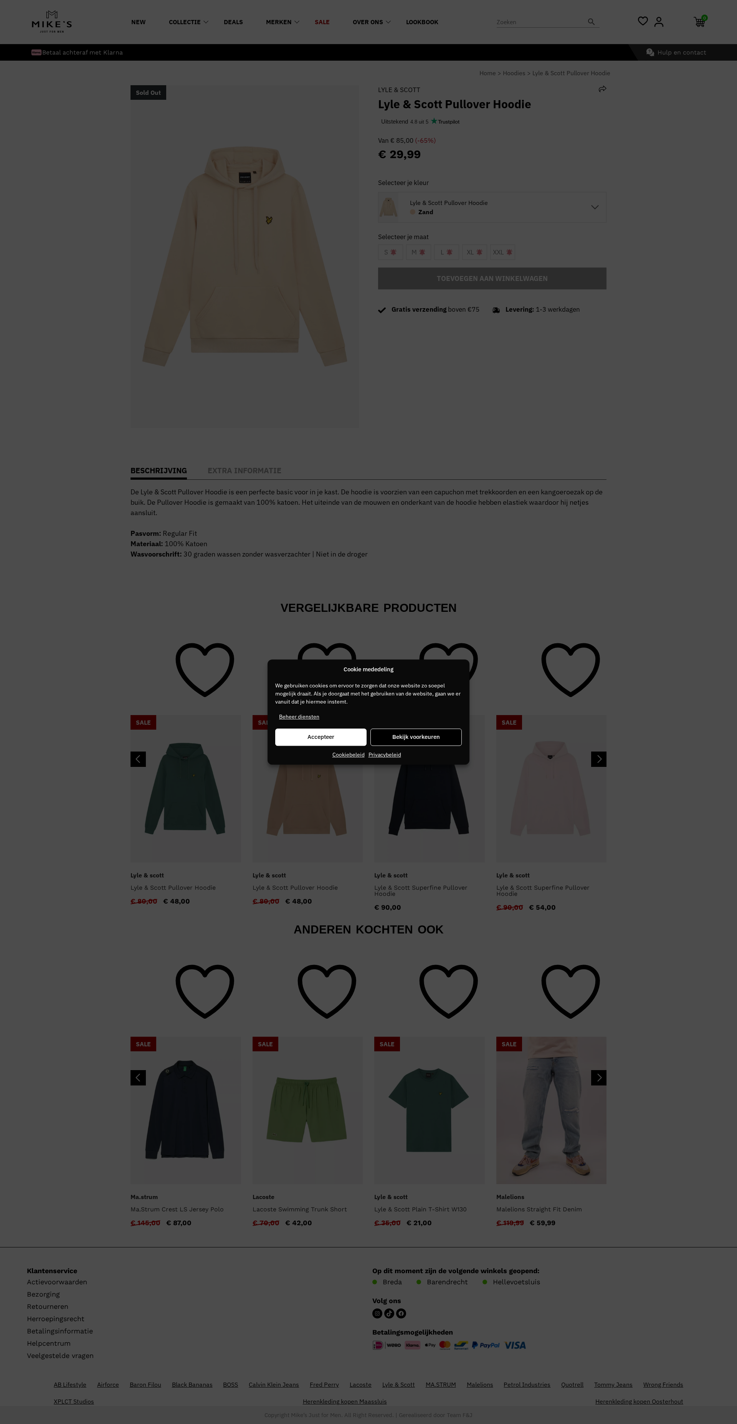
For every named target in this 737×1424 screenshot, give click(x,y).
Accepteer (320, 736)
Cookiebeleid (348, 754)
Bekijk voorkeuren (416, 736)
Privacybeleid (384, 754)
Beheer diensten (299, 716)
